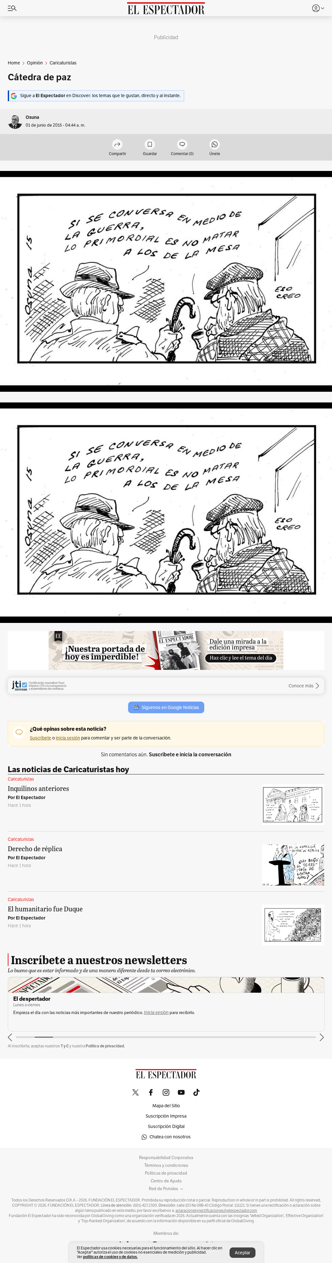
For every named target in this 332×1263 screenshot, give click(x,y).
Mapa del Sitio (166, 1106)
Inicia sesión (156, 1012)
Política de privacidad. (105, 1045)
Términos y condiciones (166, 1165)
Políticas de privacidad (166, 1173)
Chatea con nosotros (170, 1137)
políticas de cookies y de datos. (110, 1256)
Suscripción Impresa (166, 1116)
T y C (65, 1045)
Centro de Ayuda (166, 1181)
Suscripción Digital (166, 1126)
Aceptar (242, 1253)
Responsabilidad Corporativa (166, 1158)
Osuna (32, 117)
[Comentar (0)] (182, 145)
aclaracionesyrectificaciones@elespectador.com (216, 1210)
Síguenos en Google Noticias (170, 707)
